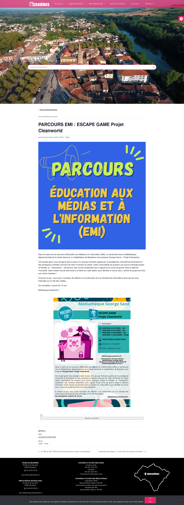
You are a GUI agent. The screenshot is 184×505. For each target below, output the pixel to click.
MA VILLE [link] (58, 4)
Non (150, 502)
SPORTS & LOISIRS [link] (117, 4)
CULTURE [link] (134, 4)
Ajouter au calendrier (92, 418)
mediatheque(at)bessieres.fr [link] (30, 493)
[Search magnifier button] (153, 67)
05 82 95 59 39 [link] (30, 488)
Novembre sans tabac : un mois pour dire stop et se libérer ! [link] (121, 451)
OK (150, 498)
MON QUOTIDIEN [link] (75, 4)
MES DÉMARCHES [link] (96, 4)
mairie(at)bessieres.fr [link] (30, 475)
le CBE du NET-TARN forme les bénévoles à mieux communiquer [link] (65, 451)
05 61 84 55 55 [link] (30, 470)
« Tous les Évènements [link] (47, 110)
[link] (181, 19)
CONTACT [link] (149, 4)
